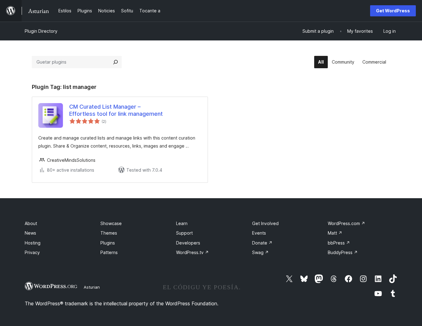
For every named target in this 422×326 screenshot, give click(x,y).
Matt (335, 233)
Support (184, 233)
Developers (188, 242)
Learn (182, 223)
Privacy (32, 252)
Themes (108, 233)
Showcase (111, 223)
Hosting (32, 242)
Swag (260, 252)
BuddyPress (343, 252)
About (31, 223)
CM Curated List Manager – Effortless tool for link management (116, 110)
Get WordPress (393, 10)
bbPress (339, 242)
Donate (262, 242)
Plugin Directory (41, 31)
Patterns (109, 252)
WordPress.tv (192, 252)
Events (259, 233)
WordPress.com (346, 223)
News (30, 233)
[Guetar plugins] (115, 62)
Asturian (92, 287)
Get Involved (265, 223)
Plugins (107, 242)
